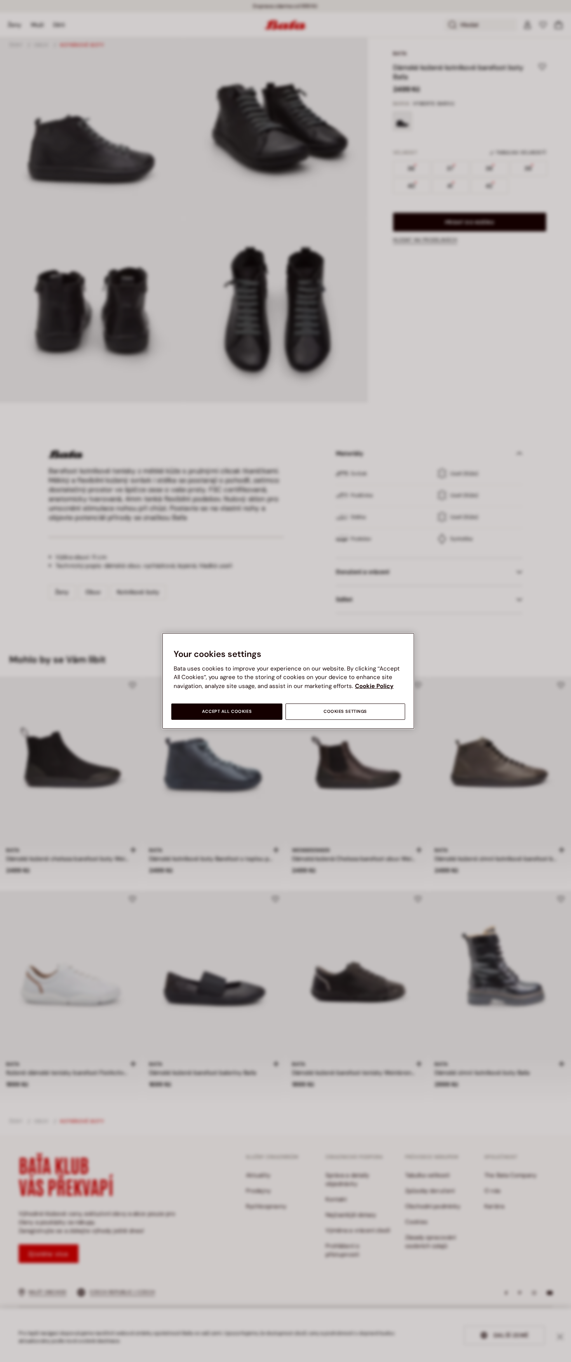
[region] (288, 681)
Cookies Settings (345, 711)
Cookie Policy (374, 686)
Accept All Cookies (227, 711)
